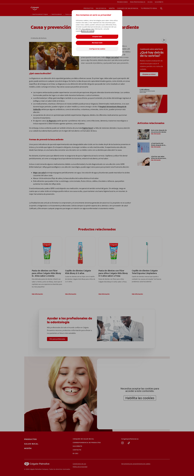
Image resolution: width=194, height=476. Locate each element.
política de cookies (87, 31)
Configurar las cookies (97, 49)
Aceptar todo (97, 36)
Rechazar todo (97, 43)
